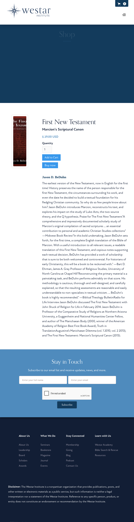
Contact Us (72, 465)
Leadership (24, 450)
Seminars (45, 444)
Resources (100, 455)
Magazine (45, 455)
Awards (22, 465)
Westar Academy (104, 444)
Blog (68, 455)
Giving (69, 450)
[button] (121, 4)
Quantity (47, 143)
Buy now (50, 165)
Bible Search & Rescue (106, 450)
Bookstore (46, 450)
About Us (24, 444)
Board (22, 455)
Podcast (70, 460)
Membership (72, 444)
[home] (30, 13)
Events (44, 465)
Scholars (23, 460)
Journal (44, 460)
